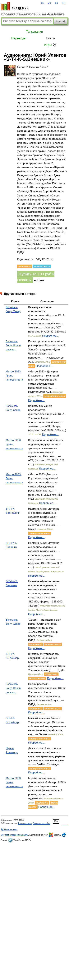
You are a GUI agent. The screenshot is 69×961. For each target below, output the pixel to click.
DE (49, 3)
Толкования (34, 31)
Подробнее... (50, 335)
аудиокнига (35, 644)
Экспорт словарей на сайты (14, 835)
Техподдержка (25, 823)
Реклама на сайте (41, 823)
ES (56, 3)
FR (63, 3)
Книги (50, 38)
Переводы (18, 38)
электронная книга (54, 396)
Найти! (60, 21)
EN (42, 3)
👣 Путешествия (9, 829)
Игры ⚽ (50, 45)
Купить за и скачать (35, 277)
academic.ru (15, 6)
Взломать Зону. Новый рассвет (13, 345)
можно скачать (53, 644)
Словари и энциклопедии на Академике (33, 14)
